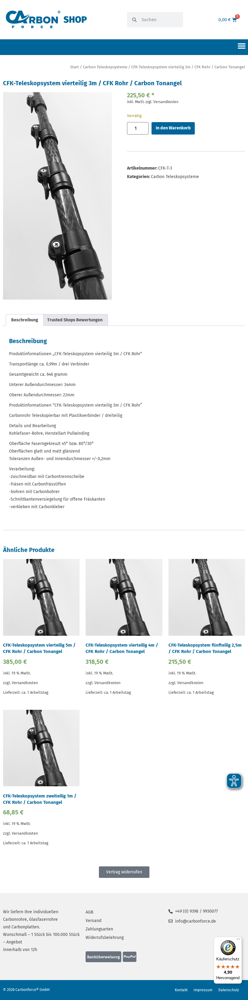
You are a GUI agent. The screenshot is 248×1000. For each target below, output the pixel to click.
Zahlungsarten (99, 929)
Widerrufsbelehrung (105, 937)
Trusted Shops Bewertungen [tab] (75, 320)
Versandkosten (165, 102)
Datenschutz (228, 990)
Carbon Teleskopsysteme (105, 67)
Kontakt (181, 990)
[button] (241, 45)
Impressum (203, 990)
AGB (89, 912)
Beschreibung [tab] (24, 320)
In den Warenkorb (173, 128)
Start (74, 67)
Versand (93, 920)
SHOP (75, 19)
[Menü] (238, 940)
